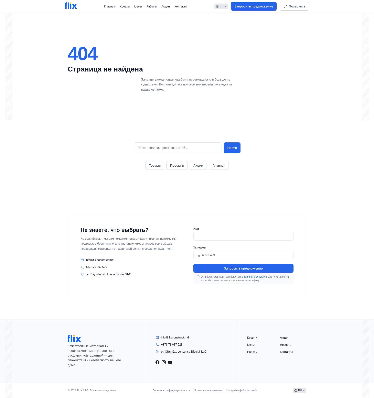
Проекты (177, 165)
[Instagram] (164, 362)
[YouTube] (170, 362)
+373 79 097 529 (96, 267)
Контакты (181, 6)
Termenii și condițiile (255, 276)
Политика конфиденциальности (171, 390)
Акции (165, 6)
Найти (232, 148)
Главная (109, 6)
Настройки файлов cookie (241, 390)
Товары (155, 165)
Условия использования (208, 390)
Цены (138, 6)
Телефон (199, 247)
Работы (151, 6)
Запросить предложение (253, 6)
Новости (285, 344)
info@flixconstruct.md (99, 259)
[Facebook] (157, 362)
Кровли (125, 6)
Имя (196, 228)
